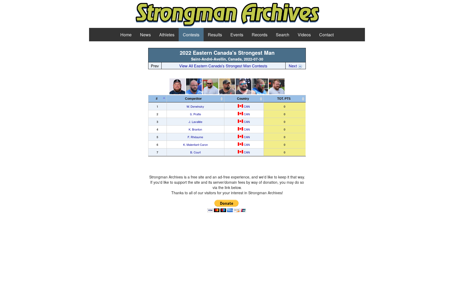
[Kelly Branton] (227, 93)
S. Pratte (195, 114)
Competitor (194, 99)
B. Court (195, 152)
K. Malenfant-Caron (195, 144)
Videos (304, 35)
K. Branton (195, 129)
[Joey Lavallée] (210, 93)
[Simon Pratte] (194, 93)
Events (236, 35)
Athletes (166, 35)
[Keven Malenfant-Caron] (260, 93)
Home (126, 35)
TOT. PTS (284, 99)
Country (243, 99)
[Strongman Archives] (227, 25)
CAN (246, 106)
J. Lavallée (195, 121)
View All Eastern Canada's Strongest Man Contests (223, 65)
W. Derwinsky (195, 106)
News (145, 35)
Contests (191, 35)
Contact (326, 35)
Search (282, 35)
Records (259, 35)
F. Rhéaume (195, 137)
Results (215, 35)
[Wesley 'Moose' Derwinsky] (177, 93)
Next (293, 65)
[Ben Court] (277, 93)
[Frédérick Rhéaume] (243, 93)
